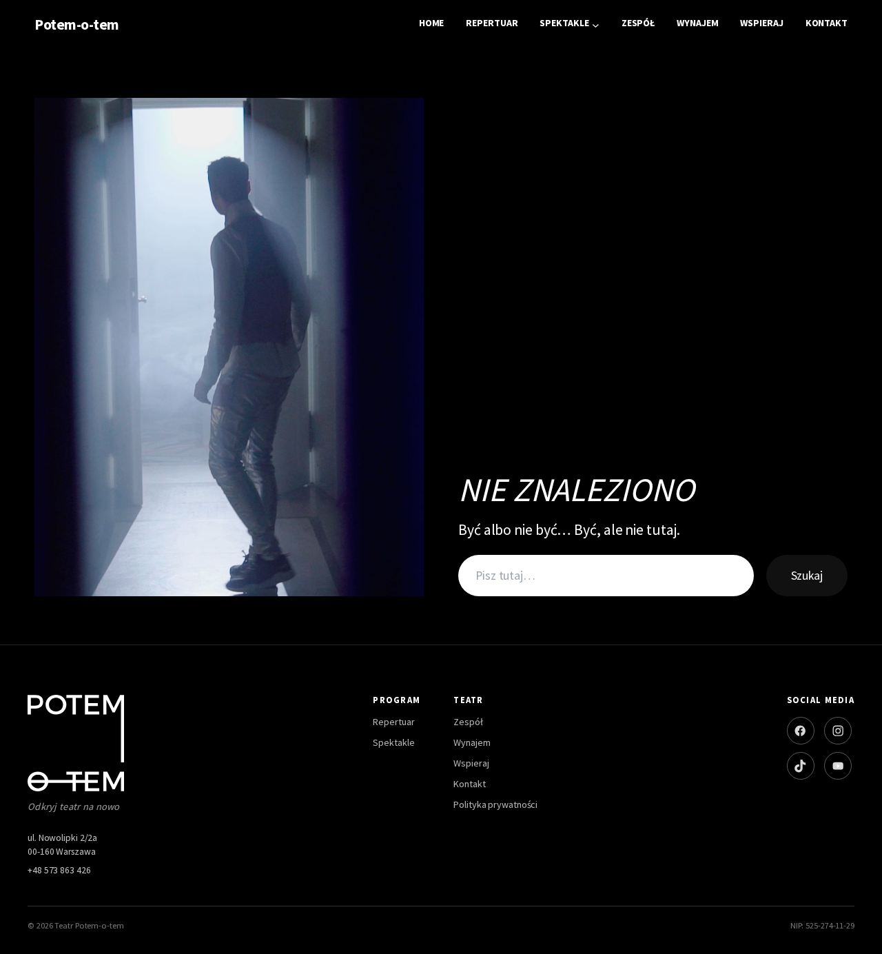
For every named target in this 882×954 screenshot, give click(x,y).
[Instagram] (838, 730)
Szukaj (807, 575)
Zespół (467, 722)
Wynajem (471, 742)
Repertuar (393, 722)
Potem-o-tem (76, 24)
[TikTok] (800, 766)
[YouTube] (838, 766)
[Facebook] (800, 730)
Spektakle (393, 742)
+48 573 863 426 (59, 870)
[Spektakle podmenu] (595, 25)
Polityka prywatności (495, 804)
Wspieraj (471, 763)
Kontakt (469, 784)
